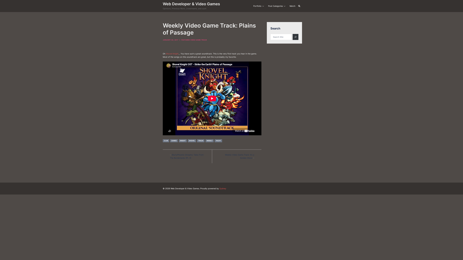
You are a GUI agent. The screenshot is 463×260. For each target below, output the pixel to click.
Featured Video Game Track (194, 40)
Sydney (222, 188)
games (174, 141)
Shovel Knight (172, 53)
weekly (209, 141)
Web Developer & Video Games (191, 4)
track (200, 141)
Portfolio (257, 6)
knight (183, 141)
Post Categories (275, 6)
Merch (292, 6)
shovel (192, 141)
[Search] (295, 37)
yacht (218, 141)
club (166, 141)
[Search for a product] (299, 6)
